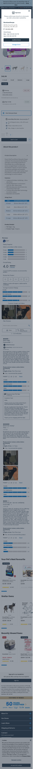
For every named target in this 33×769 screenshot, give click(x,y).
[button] (29, 11)
